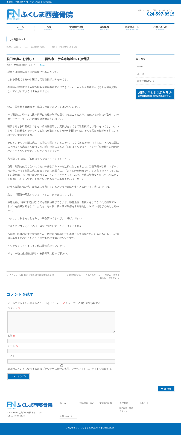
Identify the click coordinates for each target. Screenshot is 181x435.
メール (12, 345)
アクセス (123, 411)
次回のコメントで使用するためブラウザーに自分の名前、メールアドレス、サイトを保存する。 (60, 368)
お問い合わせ (66, 416)
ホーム (63, 403)
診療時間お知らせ (145, 81)
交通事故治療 (106, 403)
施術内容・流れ (87, 403)
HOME (9, 47)
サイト (11, 356)
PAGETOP (166, 389)
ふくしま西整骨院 (86, 428)
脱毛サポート (146, 403)
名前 (11, 335)
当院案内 (123, 403)
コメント (14, 308)
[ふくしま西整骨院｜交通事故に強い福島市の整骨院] (40, 15)
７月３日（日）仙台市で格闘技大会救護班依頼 (30, 275)
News (26, 47)
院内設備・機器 (126, 408)
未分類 (140, 74)
